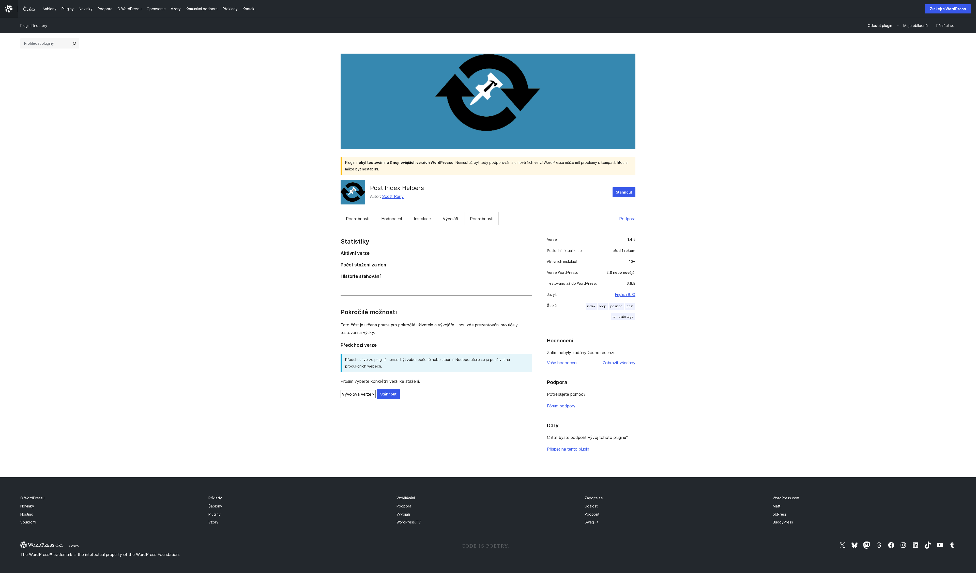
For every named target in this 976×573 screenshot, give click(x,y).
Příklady (215, 498)
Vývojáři (450, 218)
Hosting (26, 514)
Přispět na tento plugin (568, 449)
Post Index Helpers (397, 188)
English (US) (625, 294)
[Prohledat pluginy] (74, 43)
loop (602, 306)
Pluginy (214, 514)
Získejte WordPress (948, 9)
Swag (591, 522)
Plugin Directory (33, 25)
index (591, 306)
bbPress (780, 514)
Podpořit (592, 514)
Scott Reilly (393, 196)
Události (591, 506)
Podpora (627, 218)
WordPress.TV (408, 522)
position (616, 306)
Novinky (27, 506)
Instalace (422, 218)
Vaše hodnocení (562, 362)
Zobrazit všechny (619, 362)
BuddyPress (783, 522)
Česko (74, 546)
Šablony (215, 506)
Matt (776, 506)
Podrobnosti (357, 218)
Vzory (213, 522)
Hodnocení (391, 218)
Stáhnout (624, 192)
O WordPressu (32, 498)
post (630, 306)
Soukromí (28, 522)
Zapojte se (594, 498)
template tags (623, 317)
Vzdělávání (405, 498)
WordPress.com (786, 498)
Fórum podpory (561, 405)
